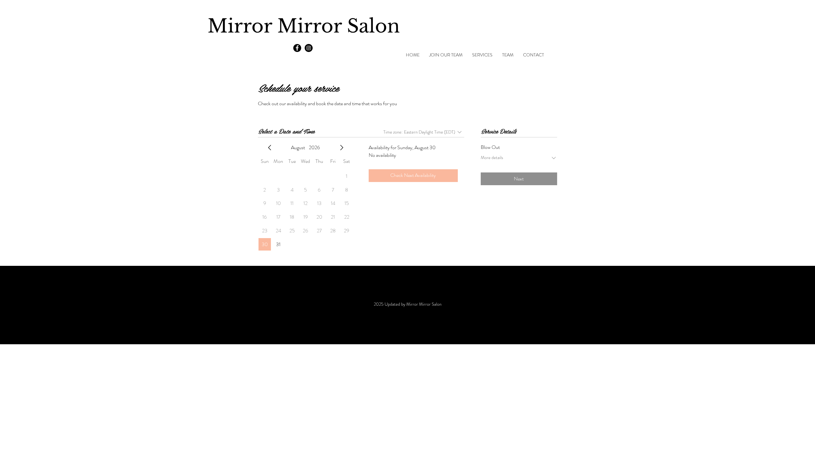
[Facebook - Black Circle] (297, 48)
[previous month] (269, 147)
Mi (221, 26)
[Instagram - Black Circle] (309, 48)
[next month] (341, 147)
